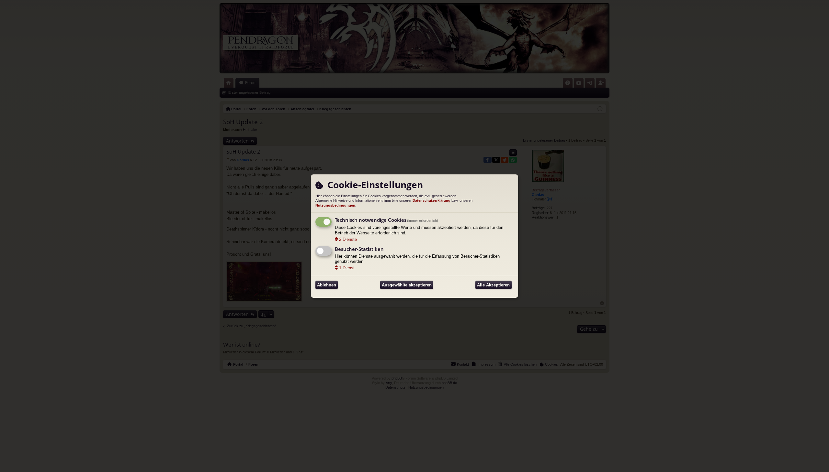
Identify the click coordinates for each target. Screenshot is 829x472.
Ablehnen (326, 285)
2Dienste (348, 239)
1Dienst (347, 267)
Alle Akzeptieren (493, 285)
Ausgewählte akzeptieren (407, 285)
